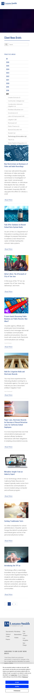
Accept (17, 682)
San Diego (25, 644)
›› (15, 604)
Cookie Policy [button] (14, 675)
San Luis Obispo (25, 633)
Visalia (16, 637)
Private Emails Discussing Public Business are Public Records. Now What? (15, 318)
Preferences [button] (25, 677)
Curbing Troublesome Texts (13, 521)
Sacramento (10, 631)
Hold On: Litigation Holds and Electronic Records (14, 372)
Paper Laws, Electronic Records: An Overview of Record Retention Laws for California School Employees (15, 423)
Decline (17, 686)
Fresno (8, 639)
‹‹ (6, 604)
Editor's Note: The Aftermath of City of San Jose (15, 275)
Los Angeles (25, 639)
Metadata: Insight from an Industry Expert (13, 472)
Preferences (17, 690)
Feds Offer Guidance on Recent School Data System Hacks (15, 225)
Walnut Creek (8, 635)
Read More (8, 200)
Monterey (17, 631)
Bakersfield (17, 634)
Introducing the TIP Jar (12, 565)
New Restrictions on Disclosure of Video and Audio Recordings (16, 165)
